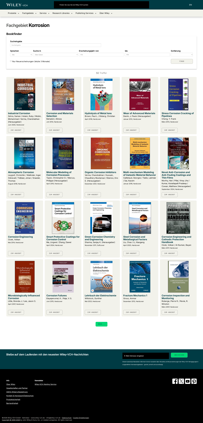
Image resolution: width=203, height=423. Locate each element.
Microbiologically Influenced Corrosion (24, 297)
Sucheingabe (16, 41)
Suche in (37, 51)
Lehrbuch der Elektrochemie (100, 295)
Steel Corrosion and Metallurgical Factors (135, 238)
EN (190, 5)
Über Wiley (10, 384)
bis (126, 51)
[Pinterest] (194, 383)
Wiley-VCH (18, 4)
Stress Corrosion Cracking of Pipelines (178, 114)
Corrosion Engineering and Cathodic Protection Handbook (176, 239)
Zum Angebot (16, 130)
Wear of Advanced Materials (139, 113)
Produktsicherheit (13, 399)
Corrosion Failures (56, 295)
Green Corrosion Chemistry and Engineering (100, 238)
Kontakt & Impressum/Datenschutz (20, 396)
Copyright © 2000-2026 (11, 420)
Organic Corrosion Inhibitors (100, 172)
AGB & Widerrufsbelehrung (17, 392)
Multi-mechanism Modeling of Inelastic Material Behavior (139, 173)
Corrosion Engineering (20, 236)
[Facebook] (175, 383)
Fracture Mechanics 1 (135, 295)
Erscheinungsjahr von (89, 51)
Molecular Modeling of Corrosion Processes (58, 173)
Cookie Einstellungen (81, 418)
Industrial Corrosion (19, 113)
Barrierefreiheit (12, 403)
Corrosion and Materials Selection (59, 114)
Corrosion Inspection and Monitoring (176, 297)
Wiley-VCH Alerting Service (45, 384)
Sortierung (175, 51)
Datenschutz (66, 418)
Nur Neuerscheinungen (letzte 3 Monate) (31, 61)
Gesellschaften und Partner (17, 388)
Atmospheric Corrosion (21, 172)
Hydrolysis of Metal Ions (98, 113)
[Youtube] (187, 383)
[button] (13, 13)
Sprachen (14, 51)
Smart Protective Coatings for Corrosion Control (63, 238)
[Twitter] (181, 383)
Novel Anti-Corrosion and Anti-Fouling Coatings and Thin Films (176, 175)
